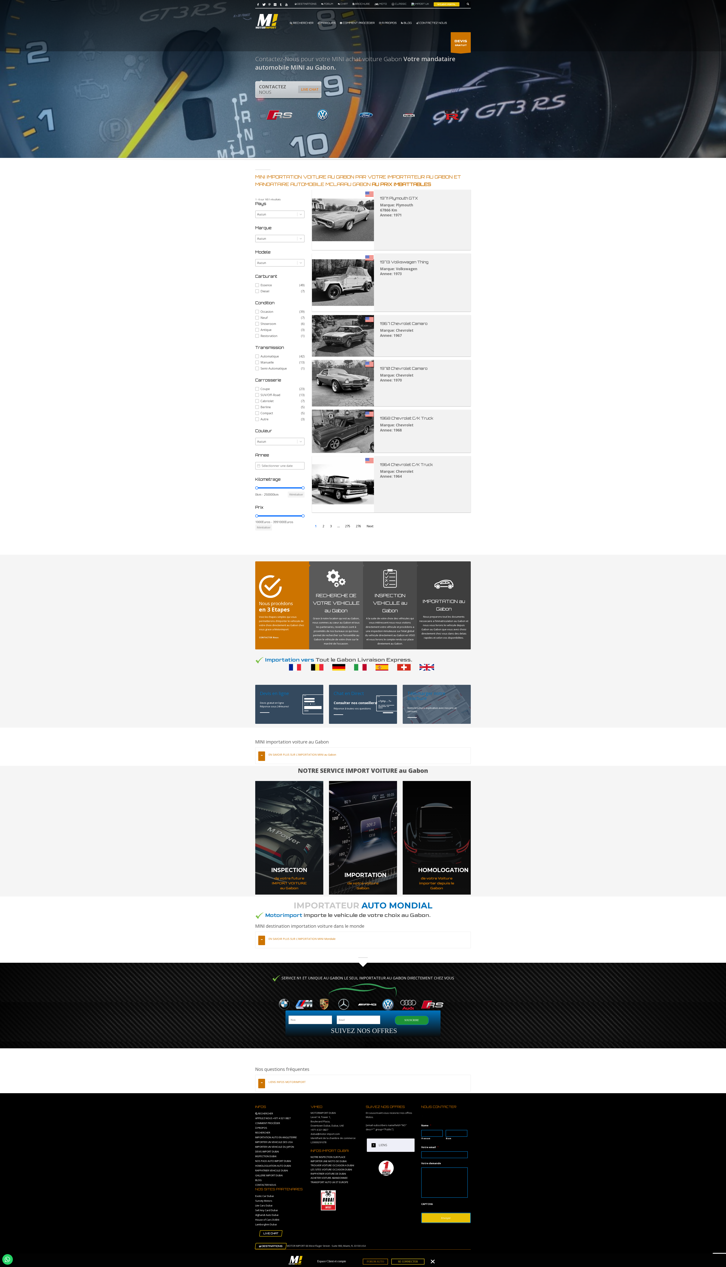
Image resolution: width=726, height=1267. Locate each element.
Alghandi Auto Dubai (266, 1215)
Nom (448, 1138)
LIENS (383, 1145)
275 (347, 526)
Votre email (430, 1147)
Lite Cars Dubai (263, 1205)
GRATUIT (460, 43)
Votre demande (431, 1163)
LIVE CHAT (310, 89)
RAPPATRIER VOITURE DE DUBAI (328, 1173)
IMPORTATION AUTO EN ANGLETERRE (276, 1137)
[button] (280, 285)
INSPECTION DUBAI (265, 1156)
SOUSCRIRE (411, 1020)
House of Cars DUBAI (267, 1219)
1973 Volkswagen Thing (404, 262)
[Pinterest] (269, 4)
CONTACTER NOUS (265, 1185)
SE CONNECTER (408, 1261)
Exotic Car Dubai (264, 1196)
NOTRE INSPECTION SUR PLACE (328, 1157)
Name (426, 1125)
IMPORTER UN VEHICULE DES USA (274, 1142)
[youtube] (286, 4)
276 (358, 526)
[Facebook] (258, 4)
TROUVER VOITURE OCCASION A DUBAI (332, 1165)
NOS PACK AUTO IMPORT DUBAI (273, 1161)
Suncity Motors (263, 1200)
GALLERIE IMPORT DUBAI (269, 1175)
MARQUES (328, 22)
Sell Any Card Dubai (266, 1210)
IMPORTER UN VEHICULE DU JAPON (274, 1146)
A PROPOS (389, 22)
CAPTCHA (427, 1204)
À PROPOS (261, 1128)
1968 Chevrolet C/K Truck (406, 418)
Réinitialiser (296, 494)
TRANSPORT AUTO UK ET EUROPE (329, 1182)
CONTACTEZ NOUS (433, 22)
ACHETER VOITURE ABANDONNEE (329, 1178)
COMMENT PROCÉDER (358, 22)
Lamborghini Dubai (266, 1224)
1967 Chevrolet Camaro (403, 323)
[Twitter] (264, 4)
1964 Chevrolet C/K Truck (406, 464)
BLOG (407, 22)
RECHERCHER (302, 22)
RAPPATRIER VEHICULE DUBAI (271, 1170)
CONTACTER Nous (268, 637)
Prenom (425, 1138)
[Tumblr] (281, 4)
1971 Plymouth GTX (399, 198)
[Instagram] (275, 4)
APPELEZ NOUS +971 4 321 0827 (273, 1118)
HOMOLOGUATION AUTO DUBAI (273, 1165)
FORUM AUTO (375, 1261)
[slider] (256, 487)
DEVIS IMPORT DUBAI (267, 1151)
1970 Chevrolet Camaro (403, 368)
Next (370, 526)
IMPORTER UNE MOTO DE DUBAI (329, 1161)
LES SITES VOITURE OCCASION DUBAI (331, 1169)
